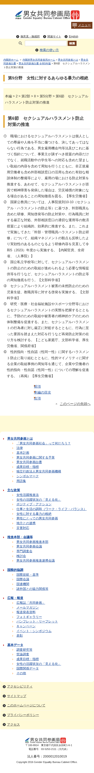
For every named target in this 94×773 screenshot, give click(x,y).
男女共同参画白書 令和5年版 (35, 63)
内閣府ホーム (10, 59)
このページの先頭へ (75, 404)
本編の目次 (42, 392)
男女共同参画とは (68, 59)
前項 (37, 386)
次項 (37, 398)
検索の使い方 (49, 50)
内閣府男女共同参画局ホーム (39, 59)
